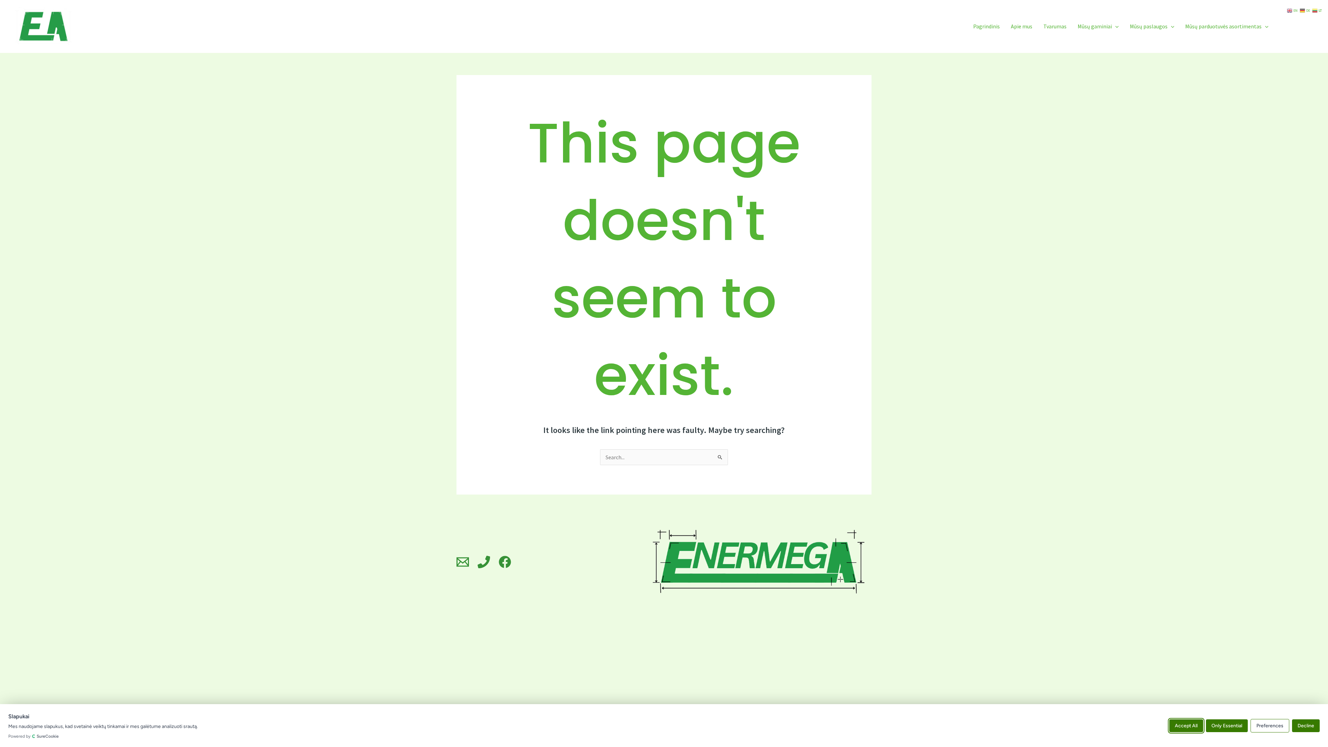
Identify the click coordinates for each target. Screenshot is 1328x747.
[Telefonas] (484, 562)
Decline (1306, 725)
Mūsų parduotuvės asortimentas (1223, 26)
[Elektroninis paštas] (462, 562)
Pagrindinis (986, 26)
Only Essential (1226, 725)
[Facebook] (505, 562)
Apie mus (1021, 26)
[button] (1115, 26)
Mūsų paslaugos (1149, 26)
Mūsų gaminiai (1095, 26)
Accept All (1186, 725)
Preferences (1269, 725)
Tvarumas (1055, 26)
